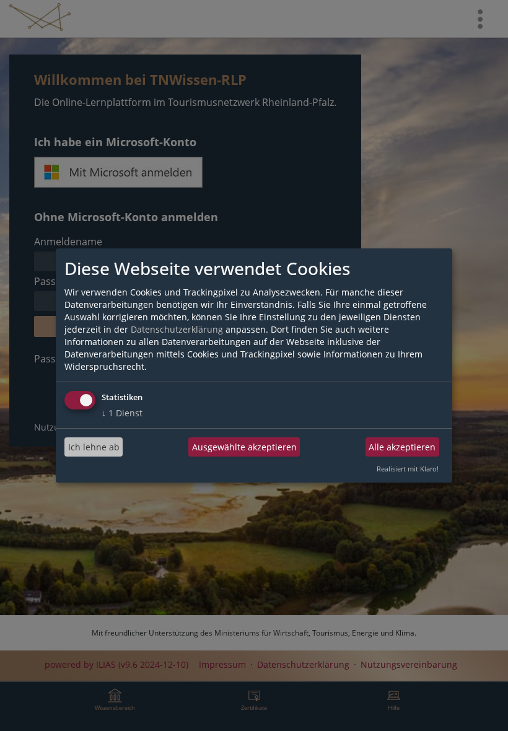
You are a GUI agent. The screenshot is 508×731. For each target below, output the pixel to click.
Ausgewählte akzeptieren (244, 447)
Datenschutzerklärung (177, 329)
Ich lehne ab (94, 447)
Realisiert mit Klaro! (408, 468)
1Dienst (122, 413)
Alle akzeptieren (402, 447)
